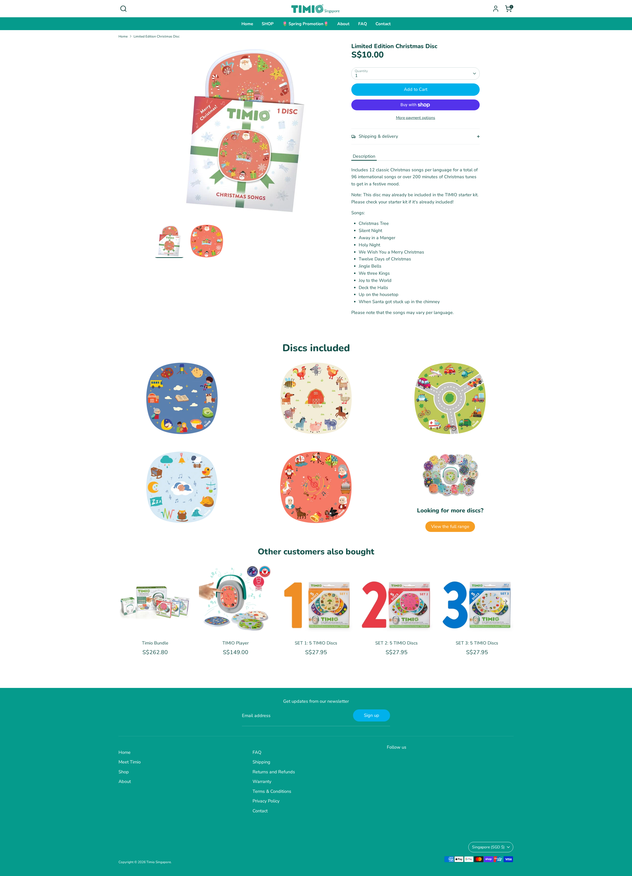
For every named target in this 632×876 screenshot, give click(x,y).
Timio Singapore (158, 862)
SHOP (268, 24)
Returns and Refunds (274, 772)
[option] (244, 133)
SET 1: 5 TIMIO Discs (316, 643)
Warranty (262, 781)
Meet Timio (129, 762)
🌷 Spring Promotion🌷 (305, 24)
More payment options (415, 117)
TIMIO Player (235, 643)
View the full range (450, 526)
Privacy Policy (266, 801)
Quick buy (155, 628)
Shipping (261, 762)
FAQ (362, 24)
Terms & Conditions (272, 791)
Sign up (371, 715)
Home (247, 24)
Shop (123, 772)
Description (364, 156)
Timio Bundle (155, 643)
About (343, 24)
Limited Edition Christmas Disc (156, 36)
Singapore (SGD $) (488, 847)
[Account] (496, 9)
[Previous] (127, 601)
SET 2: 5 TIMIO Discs (396, 643)
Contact (383, 24)
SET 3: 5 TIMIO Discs (477, 643)
